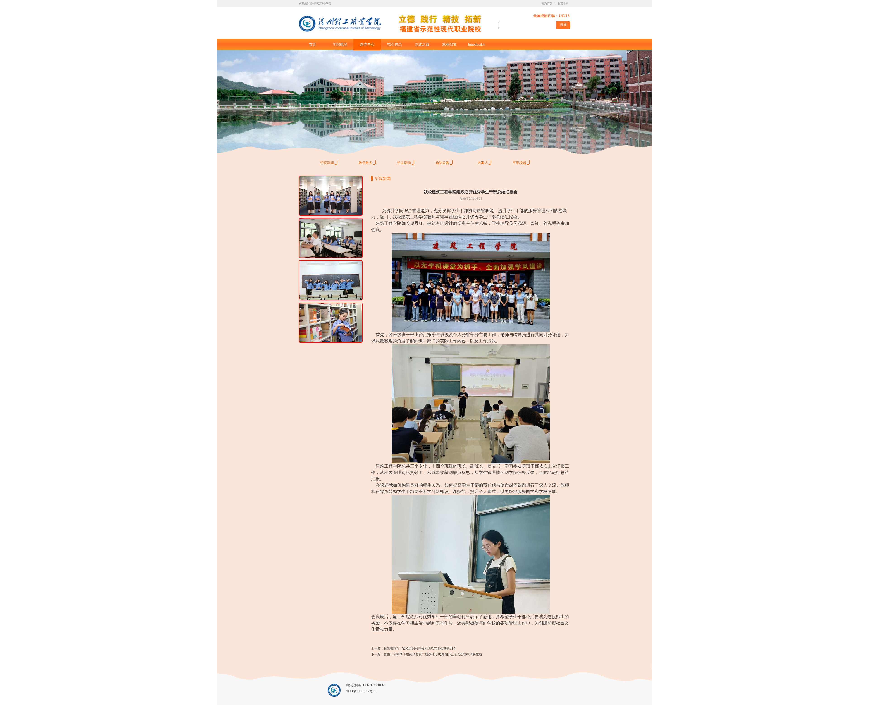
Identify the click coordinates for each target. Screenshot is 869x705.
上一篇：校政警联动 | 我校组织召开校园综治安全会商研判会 (413, 648)
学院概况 (340, 44)
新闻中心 (367, 44)
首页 (312, 44)
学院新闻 (327, 163)
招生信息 (394, 44)
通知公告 (442, 163)
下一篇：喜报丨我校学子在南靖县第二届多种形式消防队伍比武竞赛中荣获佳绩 (426, 654)
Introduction (476, 44)
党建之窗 (422, 44)
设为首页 (546, 3)
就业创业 (449, 44)
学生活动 (404, 163)
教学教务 (365, 163)
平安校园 (519, 163)
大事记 (482, 163)
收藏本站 (563, 3)
